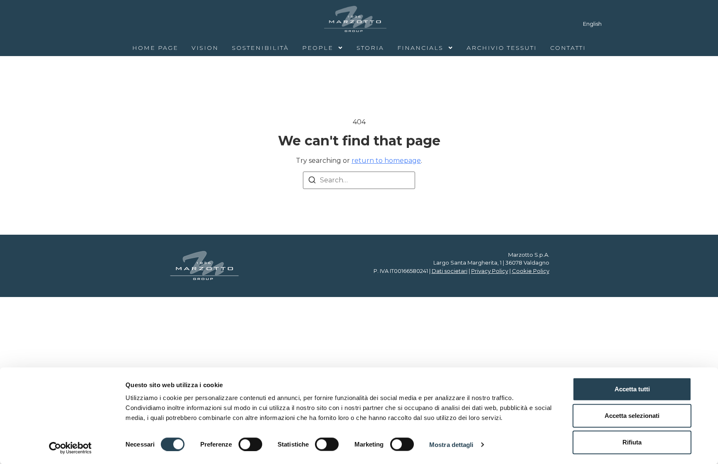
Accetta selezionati (632, 415)
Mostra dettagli (451, 444)
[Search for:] (359, 180)
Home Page (155, 48)
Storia (370, 48)
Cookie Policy (530, 271)
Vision (205, 48)
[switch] (250, 444)
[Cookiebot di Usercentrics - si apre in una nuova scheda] (70, 448)
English (592, 23)
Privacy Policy (489, 271)
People (317, 48)
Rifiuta (632, 442)
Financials (420, 48)
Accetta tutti (632, 389)
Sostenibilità (260, 48)
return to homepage (386, 160)
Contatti (568, 48)
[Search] (312, 181)
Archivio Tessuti (502, 48)
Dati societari (449, 271)
